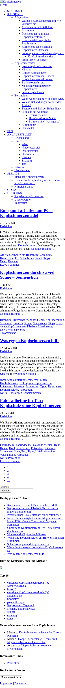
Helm (57, 444)
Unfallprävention (45, 451)
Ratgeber (13, 261)
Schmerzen (32, 386)
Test (23, 451)
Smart (38, 258)
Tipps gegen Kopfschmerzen (24, 392)
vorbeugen (22, 454)
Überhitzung (45, 326)
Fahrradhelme (24, 444)
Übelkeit (32, 326)
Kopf (12, 448)
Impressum (6, 683)
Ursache (4, 373)
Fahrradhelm (7, 444)
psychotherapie (15, 602)
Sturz (17, 451)
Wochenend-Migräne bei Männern (26, 534)
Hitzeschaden (20, 319)
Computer (45, 254)
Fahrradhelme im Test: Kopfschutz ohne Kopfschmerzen (30, 403)
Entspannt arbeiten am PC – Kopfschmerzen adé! (26, 213)
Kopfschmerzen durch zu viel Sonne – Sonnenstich (27, 275)
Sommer (18, 323)
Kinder (11, 611)
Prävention (6, 386)
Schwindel (6, 323)
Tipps (47, 258)
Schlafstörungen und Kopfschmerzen (28, 544)
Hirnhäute (5, 319)
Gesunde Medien (43, 444)
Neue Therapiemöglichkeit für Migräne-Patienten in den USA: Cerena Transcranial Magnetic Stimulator (35, 521)
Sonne (28, 323)
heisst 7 (11, 589)
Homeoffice (7, 258)
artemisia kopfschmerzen (21, 608)
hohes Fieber (37, 319)
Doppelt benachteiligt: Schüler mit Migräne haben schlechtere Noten (32, 640)
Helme (4, 448)
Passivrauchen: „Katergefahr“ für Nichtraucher (33, 514)
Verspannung (7, 454)
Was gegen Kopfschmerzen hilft (29, 340)
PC (17, 258)
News (3, 261)
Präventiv (19, 386)
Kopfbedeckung (55, 319)
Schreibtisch (27, 258)
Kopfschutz (23, 448)
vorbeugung (26, 389)
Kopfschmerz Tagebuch (20, 605)
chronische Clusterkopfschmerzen (19, 379)
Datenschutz (21, 683)
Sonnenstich (40, 323)
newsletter (13, 598)
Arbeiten (5, 254)
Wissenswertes (16, 329)
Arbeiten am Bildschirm (24, 254)
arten (10, 618)
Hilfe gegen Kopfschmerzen (36, 383)
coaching (12, 615)
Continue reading (42, 248)
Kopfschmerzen (27, 245)
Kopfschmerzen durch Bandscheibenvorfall (32, 505)
